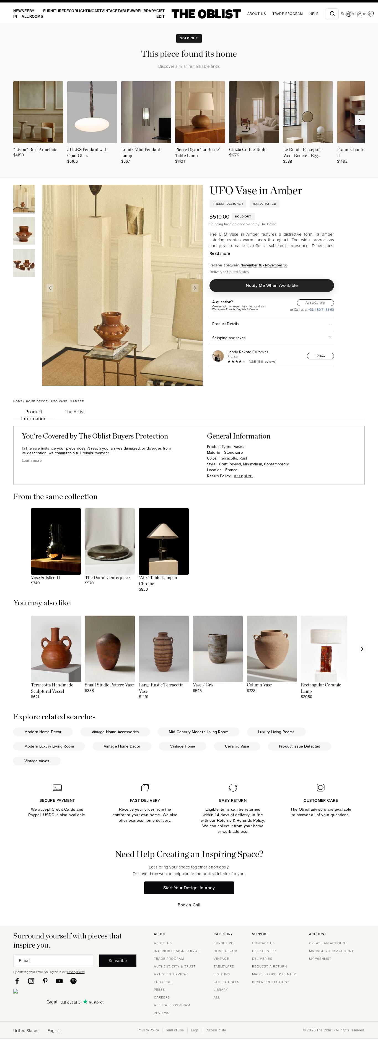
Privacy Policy (76, 972)
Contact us (263, 943)
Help (302, 13)
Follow (320, 356)
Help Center (264, 950)
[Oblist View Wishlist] (359, 14)
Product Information (33, 414)
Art (92, 11)
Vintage (102, 11)
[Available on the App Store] (40, 992)
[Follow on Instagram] (31, 981)
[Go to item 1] (24, 199)
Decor (66, 11)
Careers (162, 997)
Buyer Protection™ (270, 981)
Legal (195, 1030)
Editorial (163, 981)
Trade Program (276, 13)
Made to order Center (274, 974)
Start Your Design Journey (189, 888)
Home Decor (225, 950)
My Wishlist (320, 958)
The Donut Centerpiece (107, 577)
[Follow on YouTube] (59, 981)
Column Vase (259, 685)
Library (138, 11)
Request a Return (269, 966)
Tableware (120, 11)
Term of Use (175, 1030)
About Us (163, 943)
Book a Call (189, 905)
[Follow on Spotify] (73, 981)
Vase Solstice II (45, 577)
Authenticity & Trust (175, 966)
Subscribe (118, 960)
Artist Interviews (171, 974)
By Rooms (34, 13)
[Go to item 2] (24, 231)
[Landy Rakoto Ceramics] (219, 356)
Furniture (50, 11)
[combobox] (320, 13)
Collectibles (226, 981)
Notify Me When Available (272, 285)
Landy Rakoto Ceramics (247, 352)
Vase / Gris (203, 685)
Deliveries (262, 958)
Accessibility (216, 1030)
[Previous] (50, 288)
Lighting (80, 11)
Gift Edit (149, 13)
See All (24, 13)
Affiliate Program (172, 1005)
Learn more (32, 460)
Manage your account (331, 950)
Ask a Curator (315, 302)
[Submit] (320, 14)
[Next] (195, 288)
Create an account (328, 943)
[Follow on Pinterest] (45, 981)
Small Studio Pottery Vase (109, 685)
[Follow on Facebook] (17, 981)
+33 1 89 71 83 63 (320, 309)
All (217, 997)
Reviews (161, 1012)
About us (244, 13)
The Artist (75, 412)
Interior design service (177, 950)
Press (159, 989)
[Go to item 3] (24, 263)
